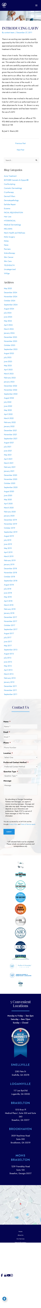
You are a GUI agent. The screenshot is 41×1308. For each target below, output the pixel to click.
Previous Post (20, 143)
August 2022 (9, 398)
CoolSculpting (9, 184)
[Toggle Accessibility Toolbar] (4, 1298)
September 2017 (10, 629)
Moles (6, 241)
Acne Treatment (10, 176)
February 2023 (10, 377)
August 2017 (9, 633)
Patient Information (20, 1242)
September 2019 (10, 532)
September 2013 (10, 649)
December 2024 (10, 292)
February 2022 (10, 422)
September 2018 (10, 580)
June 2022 (8, 406)
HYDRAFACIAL (10, 220)
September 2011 (10, 694)
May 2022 (8, 410)
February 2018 (9, 609)
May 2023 (8, 365)
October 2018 (9, 576)
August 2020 (9, 491)
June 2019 (8, 544)
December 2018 (10, 568)
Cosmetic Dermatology (13, 188)
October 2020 (9, 483)
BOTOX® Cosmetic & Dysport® (16, 180)
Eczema (7, 208)
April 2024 (8, 325)
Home (20, 1231)
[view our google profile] (5, 1275)
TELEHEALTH (9, 265)
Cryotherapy (9, 192)
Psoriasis (7, 249)
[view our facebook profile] (1, 1275)
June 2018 (8, 593)
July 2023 (7, 357)
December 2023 (10, 337)
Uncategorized (10, 269)
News (6, 245)
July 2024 (7, 312)
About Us (20, 1235)
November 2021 (10, 434)
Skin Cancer (8, 257)
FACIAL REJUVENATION (13, 212)
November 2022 (10, 390)
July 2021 (7, 446)
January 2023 (9, 381)
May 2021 (8, 454)
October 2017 (9, 625)
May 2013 (8, 666)
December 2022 (10, 385)
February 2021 (10, 467)
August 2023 (9, 353)
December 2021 (10, 430)
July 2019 (7, 540)
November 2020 (10, 479)
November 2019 (10, 524)
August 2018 (9, 584)
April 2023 (8, 369)
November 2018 (10, 572)
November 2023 (10, 341)
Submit (9, 832)
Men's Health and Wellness (14, 232)
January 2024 (9, 333)
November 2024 (10, 296)
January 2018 (9, 613)
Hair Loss (7, 216)
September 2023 (10, 349)
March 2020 (9, 507)
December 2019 (10, 519)
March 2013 (8, 674)
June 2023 (8, 361)
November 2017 (10, 621)
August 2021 (9, 442)
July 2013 (7, 657)
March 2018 (8, 605)
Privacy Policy (13, 824)
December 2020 (10, 475)
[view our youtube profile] (8, 1275)
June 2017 (8, 641)
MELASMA (8, 228)
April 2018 (8, 601)
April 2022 (8, 414)
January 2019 (9, 564)
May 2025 (8, 288)
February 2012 (10, 678)
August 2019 (9, 536)
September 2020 (11, 487)
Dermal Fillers (9, 196)
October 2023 (9, 345)
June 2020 (8, 495)
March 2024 (9, 329)
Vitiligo (7, 273)
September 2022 (10, 394)
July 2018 (7, 588)
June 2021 (8, 450)
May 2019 (8, 548)
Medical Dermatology (12, 224)
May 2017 (8, 645)
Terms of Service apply (28, 824)
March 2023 (9, 373)
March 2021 (8, 463)
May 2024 (8, 321)
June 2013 (8, 661)
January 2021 (9, 471)
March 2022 (9, 418)
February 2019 (10, 560)
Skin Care (8, 261)
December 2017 (10, 617)
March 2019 (8, 556)
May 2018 (8, 597)
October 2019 (9, 528)
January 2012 (9, 682)
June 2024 (8, 316)
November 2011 (10, 690)
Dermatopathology (11, 200)
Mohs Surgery (9, 237)
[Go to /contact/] (20, 1070)
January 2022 (9, 426)
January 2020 (9, 515)
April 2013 (8, 670)
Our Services (20, 1239)
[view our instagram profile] (11, 1275)
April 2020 (8, 503)
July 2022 (7, 402)
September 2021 (10, 438)
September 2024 (11, 304)
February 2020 (10, 511)
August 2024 (9, 308)
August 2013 (9, 653)
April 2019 (8, 552)
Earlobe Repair (10, 204)
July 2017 (7, 637)
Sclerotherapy (9, 253)
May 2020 (8, 499)
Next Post (20, 149)
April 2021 (8, 459)
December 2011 (10, 686)
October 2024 (9, 300)
